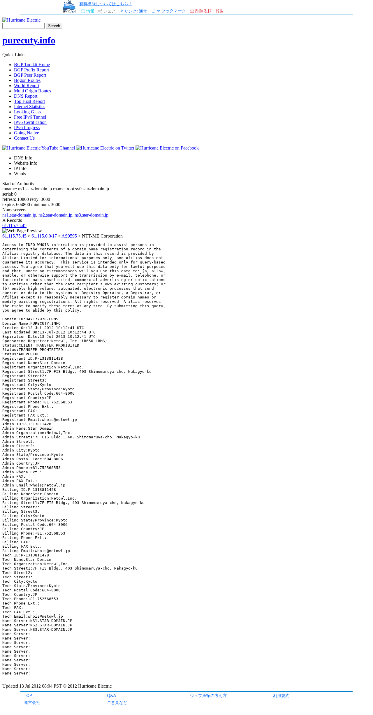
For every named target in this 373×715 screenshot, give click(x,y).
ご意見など (117, 702)
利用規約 (281, 695)
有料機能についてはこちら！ (105, 3)
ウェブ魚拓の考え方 (208, 695)
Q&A (111, 695)
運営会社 (32, 702)
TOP (28, 695)
